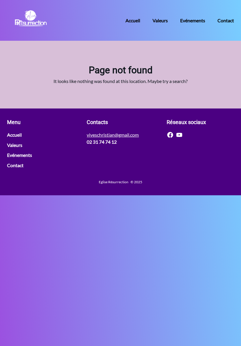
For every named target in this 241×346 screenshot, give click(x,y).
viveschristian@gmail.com (113, 135)
